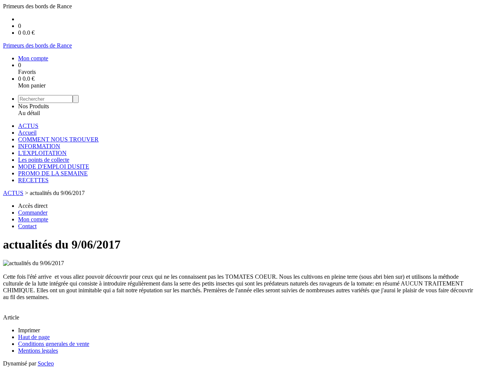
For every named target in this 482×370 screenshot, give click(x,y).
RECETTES (33, 180)
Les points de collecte (43, 160)
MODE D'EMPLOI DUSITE (53, 166)
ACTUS (28, 126)
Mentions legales (38, 350)
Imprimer (29, 330)
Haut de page (34, 337)
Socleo (46, 363)
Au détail (29, 113)
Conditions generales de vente (53, 344)
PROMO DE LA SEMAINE (53, 173)
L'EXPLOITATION (42, 153)
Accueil (27, 132)
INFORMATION (39, 146)
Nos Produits (33, 106)
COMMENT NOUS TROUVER (58, 139)
